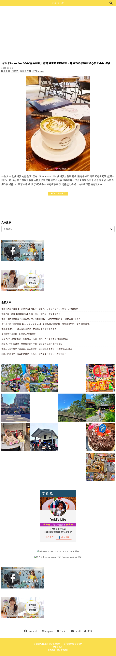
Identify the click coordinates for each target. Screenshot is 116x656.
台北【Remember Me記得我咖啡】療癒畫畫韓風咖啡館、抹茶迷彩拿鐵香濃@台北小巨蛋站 (55, 63)
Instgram (48, 631)
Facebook (33, 631)
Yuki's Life (58, 3)
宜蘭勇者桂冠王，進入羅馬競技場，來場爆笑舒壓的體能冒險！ (28, 329)
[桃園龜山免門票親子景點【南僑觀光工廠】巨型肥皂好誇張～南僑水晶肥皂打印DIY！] (15, 437)
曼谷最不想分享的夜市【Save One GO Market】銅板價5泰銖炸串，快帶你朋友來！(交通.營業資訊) (45, 324)
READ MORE (58, 193)
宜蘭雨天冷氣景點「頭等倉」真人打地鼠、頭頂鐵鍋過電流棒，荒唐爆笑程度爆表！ (37, 349)
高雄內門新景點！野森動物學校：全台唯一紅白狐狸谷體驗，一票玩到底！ (33, 354)
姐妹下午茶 (25, 71)
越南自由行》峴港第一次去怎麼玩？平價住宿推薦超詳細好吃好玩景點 (31, 344)
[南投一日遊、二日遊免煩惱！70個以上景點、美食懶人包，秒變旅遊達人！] (44, 378)
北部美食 (5, 71)
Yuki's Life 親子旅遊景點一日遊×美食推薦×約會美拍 (61, 644)
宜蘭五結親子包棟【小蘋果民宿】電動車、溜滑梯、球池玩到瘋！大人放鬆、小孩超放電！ (40, 309)
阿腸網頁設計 (62, 650)
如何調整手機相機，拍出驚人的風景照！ (19, 334)
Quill (61, 647)
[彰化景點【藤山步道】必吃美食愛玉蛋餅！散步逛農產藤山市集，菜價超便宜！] (15, 378)
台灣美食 (15, 71)
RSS (89, 631)
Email (78, 631)
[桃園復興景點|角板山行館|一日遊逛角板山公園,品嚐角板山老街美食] (72, 408)
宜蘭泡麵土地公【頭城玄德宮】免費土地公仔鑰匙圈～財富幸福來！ (30, 314)
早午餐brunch (38, 71)
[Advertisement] (58, 30)
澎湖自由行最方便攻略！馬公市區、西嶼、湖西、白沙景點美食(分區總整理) (34, 339)
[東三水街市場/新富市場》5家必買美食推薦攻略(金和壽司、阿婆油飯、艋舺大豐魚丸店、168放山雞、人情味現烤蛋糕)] (15, 408)
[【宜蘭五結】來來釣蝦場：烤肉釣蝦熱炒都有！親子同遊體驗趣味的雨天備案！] (44, 437)
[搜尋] (111, 228)
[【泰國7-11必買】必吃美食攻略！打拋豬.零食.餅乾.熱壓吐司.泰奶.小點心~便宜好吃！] (100, 378)
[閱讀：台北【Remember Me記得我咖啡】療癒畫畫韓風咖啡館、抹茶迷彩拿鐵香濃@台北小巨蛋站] (58, 171)
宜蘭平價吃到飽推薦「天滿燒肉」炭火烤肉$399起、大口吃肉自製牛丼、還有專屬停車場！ (41, 319)
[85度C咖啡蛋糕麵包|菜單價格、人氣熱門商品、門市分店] (100, 437)
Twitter (64, 631)
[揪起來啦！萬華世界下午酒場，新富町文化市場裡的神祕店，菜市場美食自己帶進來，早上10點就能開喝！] (100, 467)
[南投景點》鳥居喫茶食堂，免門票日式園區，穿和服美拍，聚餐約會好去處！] (100, 408)
